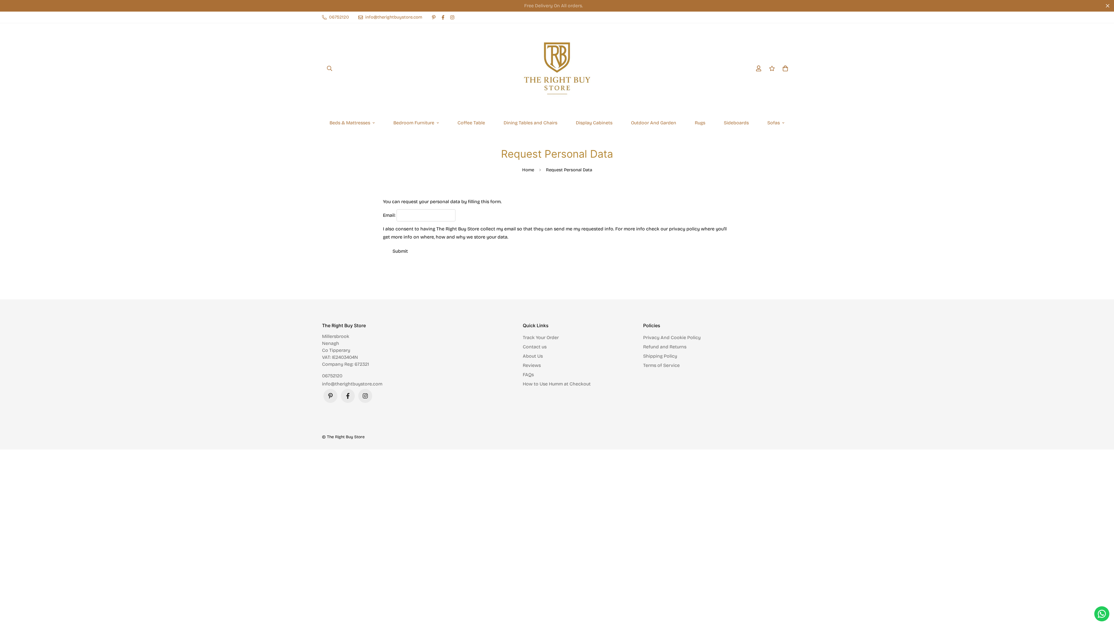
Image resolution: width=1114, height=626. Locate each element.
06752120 (332, 375)
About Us (533, 356)
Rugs (700, 122)
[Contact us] (1101, 613)
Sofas (773, 122)
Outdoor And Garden (653, 122)
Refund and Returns (664, 347)
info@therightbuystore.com (352, 384)
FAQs (528, 374)
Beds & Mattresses (350, 122)
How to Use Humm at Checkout (557, 384)
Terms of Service (661, 365)
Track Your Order (541, 337)
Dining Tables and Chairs (530, 122)
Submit (400, 251)
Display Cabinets (594, 122)
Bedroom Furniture (413, 122)
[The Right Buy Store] (557, 68)
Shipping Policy (660, 356)
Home (528, 169)
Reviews (532, 365)
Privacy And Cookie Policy (672, 337)
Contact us (535, 347)
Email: (389, 215)
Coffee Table (471, 122)
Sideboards (736, 122)
